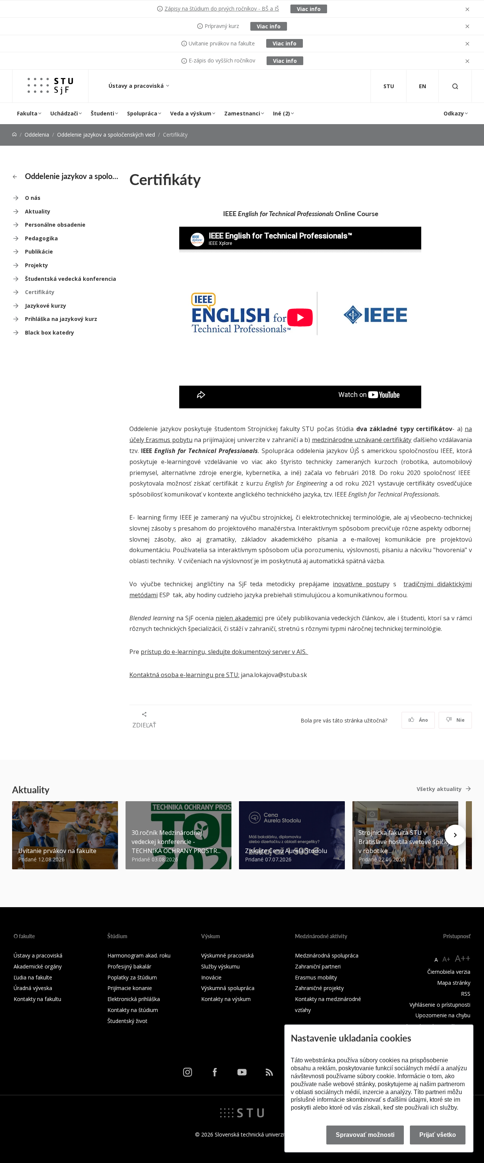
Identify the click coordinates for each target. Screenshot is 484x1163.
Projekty (36, 265)
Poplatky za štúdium (132, 977)
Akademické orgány (38, 966)
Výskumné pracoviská (227, 955)
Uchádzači (64, 113)
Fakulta (27, 113)
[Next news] (455, 835)
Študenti (102, 113)
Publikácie (39, 251)
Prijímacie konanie (129, 988)
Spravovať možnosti (365, 1135)
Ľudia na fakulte (33, 977)
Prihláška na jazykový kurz (61, 318)
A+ (446, 959)
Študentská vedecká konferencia (70, 278)
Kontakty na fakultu (37, 999)
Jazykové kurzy (45, 305)
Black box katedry (49, 332)
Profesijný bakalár (129, 966)
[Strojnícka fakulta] (50, 86)
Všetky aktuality (439, 788)
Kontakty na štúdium (132, 1010)
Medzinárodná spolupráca (326, 955)
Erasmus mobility (316, 977)
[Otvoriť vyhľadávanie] (455, 86)
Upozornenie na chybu (443, 1015)
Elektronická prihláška (133, 999)
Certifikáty (39, 292)
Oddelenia (37, 134)
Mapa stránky (453, 982)
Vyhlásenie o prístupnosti (440, 1004)
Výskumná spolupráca (227, 988)
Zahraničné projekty (319, 988)
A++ (462, 958)
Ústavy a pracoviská (137, 85)
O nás (32, 197)
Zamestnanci (242, 113)
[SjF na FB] (215, 1072)
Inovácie (211, 977)
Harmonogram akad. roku (139, 955)
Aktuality (37, 211)
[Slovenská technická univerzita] (242, 1112)
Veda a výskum (190, 113)
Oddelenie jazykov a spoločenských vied (106, 134)
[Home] (14, 134)
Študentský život (127, 1020)
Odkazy (454, 113)
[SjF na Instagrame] (188, 1072)
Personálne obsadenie (55, 224)
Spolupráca (142, 113)
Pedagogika (41, 238)
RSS (465, 993)
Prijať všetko (437, 1135)
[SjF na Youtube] (242, 1072)
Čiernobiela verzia (448, 971)
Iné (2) (281, 113)
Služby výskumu (220, 966)
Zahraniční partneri (318, 966)
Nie (460, 720)
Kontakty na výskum (226, 999)
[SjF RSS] (269, 1072)
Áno (423, 720)
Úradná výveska (33, 988)
